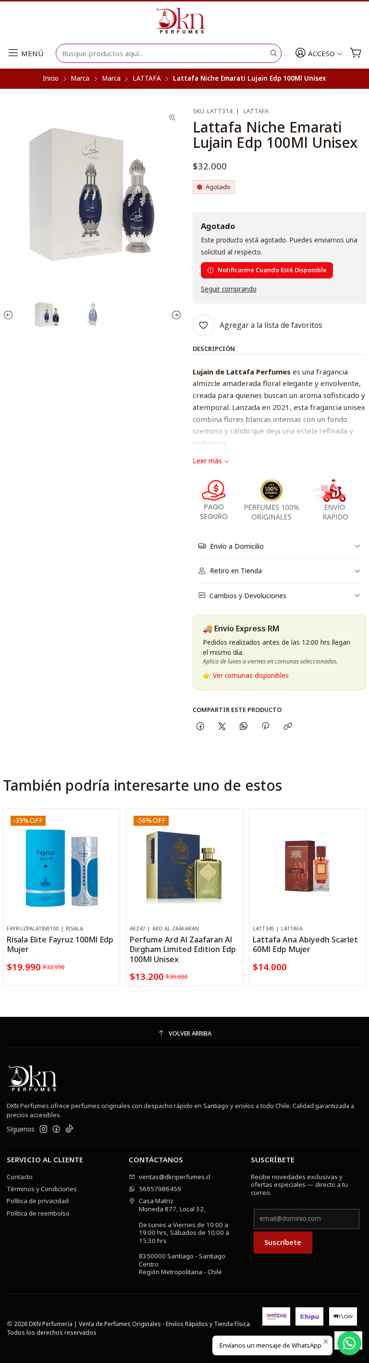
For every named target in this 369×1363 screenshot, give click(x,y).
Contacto (20, 1176)
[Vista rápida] (109, 876)
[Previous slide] (10, 315)
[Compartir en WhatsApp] (243, 726)
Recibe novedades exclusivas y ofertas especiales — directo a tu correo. (299, 1184)
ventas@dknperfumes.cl (174, 1176)
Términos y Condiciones (42, 1188)
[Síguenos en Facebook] (56, 1129)
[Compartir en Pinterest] (265, 726)
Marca (80, 78)
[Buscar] (273, 53)
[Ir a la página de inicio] (184, 21)
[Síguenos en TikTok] (69, 1129)
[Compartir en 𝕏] (221, 726)
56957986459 (160, 1188)
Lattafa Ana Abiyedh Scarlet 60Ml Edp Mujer (305, 944)
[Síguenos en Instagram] (43, 1129)
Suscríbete (282, 1242)
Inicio (51, 78)
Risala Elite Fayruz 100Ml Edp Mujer (60, 944)
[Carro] (356, 53)
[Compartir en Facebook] (200, 726)
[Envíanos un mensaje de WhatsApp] (349, 1343)
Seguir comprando (229, 289)
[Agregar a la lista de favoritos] (109, 854)
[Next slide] (174, 315)
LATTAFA (147, 78)
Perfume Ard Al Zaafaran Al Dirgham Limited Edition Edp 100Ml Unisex (183, 949)
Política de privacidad (38, 1200)
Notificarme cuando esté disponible (272, 269)
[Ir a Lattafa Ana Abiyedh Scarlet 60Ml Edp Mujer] (307, 866)
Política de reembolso (38, 1213)
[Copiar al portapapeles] (287, 726)
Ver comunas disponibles (251, 675)
